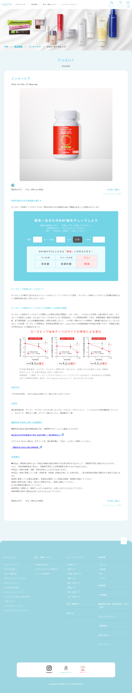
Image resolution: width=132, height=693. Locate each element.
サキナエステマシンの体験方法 (47, 569)
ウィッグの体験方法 (43, 574)
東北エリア (71, 569)
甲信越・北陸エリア (75, 574)
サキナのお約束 (9, 569)
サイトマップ (103, 644)
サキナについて (20, 4)
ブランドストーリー (11, 565)
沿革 (100, 574)
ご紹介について (9, 601)
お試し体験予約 (72, 604)
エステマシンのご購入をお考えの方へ (17, 597)
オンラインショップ (120, 6)
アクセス (102, 578)
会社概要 (102, 569)
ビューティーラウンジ (69, 4)
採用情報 (101, 586)
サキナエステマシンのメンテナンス (16, 610)
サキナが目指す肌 (10, 574)
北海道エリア (72, 565)
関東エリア (71, 578)
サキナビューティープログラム (15, 578)
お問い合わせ (103, 635)
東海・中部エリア (74, 583)
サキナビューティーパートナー (15, 592)
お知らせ (70, 613)
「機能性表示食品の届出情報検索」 (25, 447)
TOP (6, 47)
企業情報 (101, 557)
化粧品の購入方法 (42, 565)
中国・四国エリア (74, 592)
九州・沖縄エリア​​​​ (74, 597)
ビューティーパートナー (111, 6)
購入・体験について (49, 4)
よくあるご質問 (128, 6)
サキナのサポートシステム (13, 606)
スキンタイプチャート (12, 583)
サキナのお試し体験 (11, 588)
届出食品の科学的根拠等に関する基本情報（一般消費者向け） (36, 435)
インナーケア (34, 47)
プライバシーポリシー (107, 616)
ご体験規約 (102, 626)
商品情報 (34, 4)
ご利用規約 (102, 595)
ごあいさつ (103, 565)
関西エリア (71, 588)
